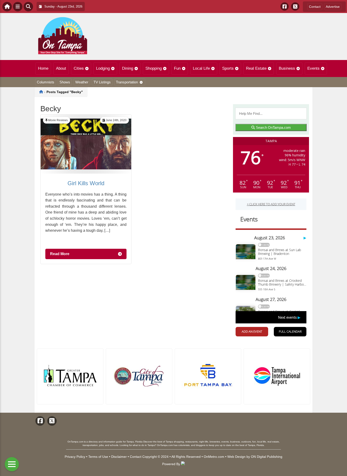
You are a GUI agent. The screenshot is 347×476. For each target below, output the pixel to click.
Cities (79, 68)
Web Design (236, 457)
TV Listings (102, 82)
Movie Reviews (58, 120)
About (61, 68)
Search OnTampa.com (273, 127)
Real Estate (256, 68)
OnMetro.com (214, 457)
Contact (315, 7)
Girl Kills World (86, 183)
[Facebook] (284, 6)
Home (43, 68)
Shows (64, 82)
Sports (228, 68)
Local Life (201, 68)
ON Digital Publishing (266, 457)
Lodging (103, 68)
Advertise (333, 7)
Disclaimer (119, 457)
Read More (59, 254)
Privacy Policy (75, 457)
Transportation (127, 82)
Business (287, 68)
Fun (177, 68)
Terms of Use (98, 457)
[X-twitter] (295, 6)
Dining (127, 68)
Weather (81, 82)
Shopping (153, 68)
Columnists (45, 82)
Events (313, 68)
